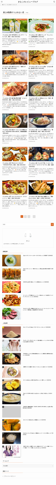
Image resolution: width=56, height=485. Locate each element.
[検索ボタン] (54, 2)
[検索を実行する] (52, 224)
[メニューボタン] (2, 2)
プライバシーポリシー (10, 476)
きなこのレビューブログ (28, 2)
